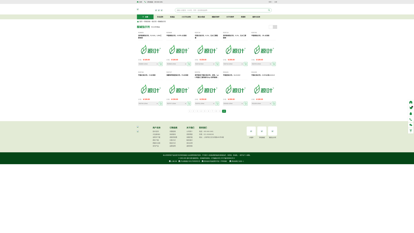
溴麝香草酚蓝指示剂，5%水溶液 (177, 75)
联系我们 (190, 140)
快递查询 (173, 134)
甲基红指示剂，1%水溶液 (146, 75)
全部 (146, 17)
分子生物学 (230, 17)
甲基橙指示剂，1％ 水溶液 (260, 35)
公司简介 (190, 131)
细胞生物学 (215, 17)
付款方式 (173, 140)
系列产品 (156, 146)
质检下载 (156, 140)
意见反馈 (190, 143)
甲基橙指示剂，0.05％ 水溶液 (176, 35)
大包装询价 (156, 134)
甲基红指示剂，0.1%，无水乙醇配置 (206, 37)
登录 (270, 2)
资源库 (243, 17)
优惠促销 (173, 131)
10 (224, 111)
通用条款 (190, 146)
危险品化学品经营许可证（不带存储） (216, 161)
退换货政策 (173, 137)
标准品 (172, 17)
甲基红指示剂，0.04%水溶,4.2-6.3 (263, 75)
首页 (140, 21)
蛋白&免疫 (201, 17)
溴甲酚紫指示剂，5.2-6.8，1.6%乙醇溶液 (150, 37)
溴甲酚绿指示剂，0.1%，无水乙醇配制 (234, 37)
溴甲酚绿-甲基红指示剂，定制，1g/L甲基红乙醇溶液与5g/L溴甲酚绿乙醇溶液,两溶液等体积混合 (207, 76)
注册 (275, 2)
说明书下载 (156, 137)
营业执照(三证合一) (237, 161)
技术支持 (156, 131)
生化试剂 (160, 17)
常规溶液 (147, 21)
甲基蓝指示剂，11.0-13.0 (231, 75)
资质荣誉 (190, 134)
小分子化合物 (186, 17)
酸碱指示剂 (162, 21)
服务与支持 (256, 17)
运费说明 (173, 146)
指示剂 (154, 21)
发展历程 (190, 137)
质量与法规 (156, 143)
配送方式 (173, 143)
